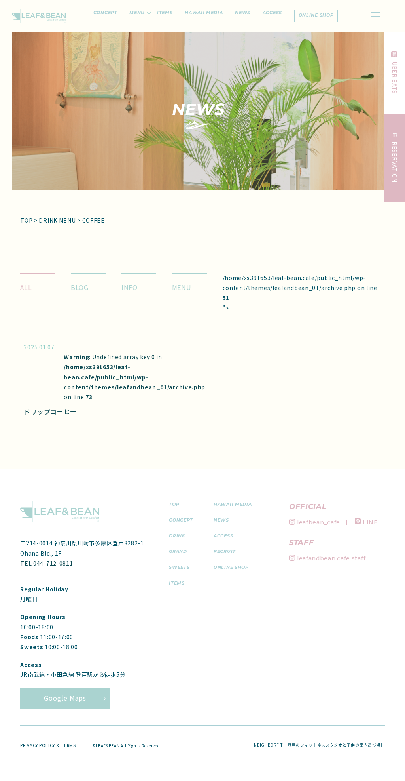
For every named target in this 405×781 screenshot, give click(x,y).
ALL (26, 287)
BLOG (80, 287)
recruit (225, 552)
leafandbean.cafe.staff (331, 558)
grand (178, 552)
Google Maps (65, 698)
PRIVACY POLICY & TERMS (48, 745)
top (174, 505)
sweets (179, 568)
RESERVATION (395, 162)
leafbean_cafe (318, 522)
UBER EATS (395, 77)
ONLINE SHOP (231, 568)
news (221, 520)
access (223, 536)
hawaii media (233, 505)
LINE (370, 522)
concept (181, 520)
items (177, 583)
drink (177, 536)
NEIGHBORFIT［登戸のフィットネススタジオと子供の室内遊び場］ (319, 745)
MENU (181, 287)
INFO (129, 287)
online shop (316, 15)
